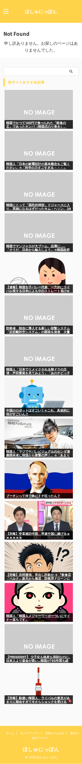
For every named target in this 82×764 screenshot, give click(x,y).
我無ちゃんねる (54, 733)
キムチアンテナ (29, 733)
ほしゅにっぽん (41, 11)
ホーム (10, 733)
